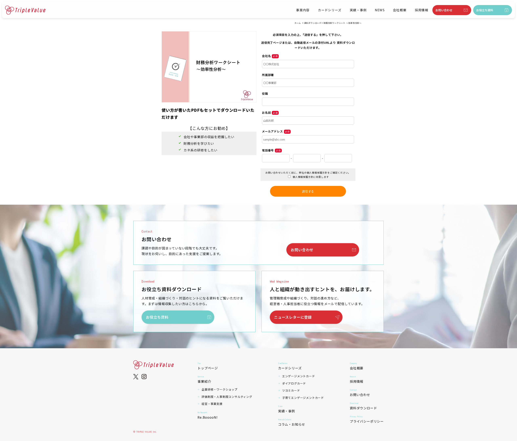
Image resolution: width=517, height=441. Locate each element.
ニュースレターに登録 (293, 317)
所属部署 (268, 75)
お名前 (266, 113)
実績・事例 (358, 10)
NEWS (380, 10)
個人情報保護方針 (317, 172)
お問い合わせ (443, 10)
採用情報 (421, 10)
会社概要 (400, 10)
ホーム (297, 22)
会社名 (266, 56)
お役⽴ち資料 (484, 10)
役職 (265, 94)
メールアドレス (272, 131)
